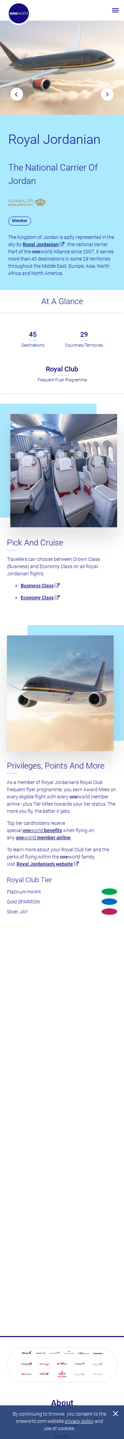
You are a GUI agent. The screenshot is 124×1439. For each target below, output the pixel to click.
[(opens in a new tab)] (26, 1353)
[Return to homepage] (18, 13)
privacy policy (79, 1421)
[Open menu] (115, 10)
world (42, 830)
